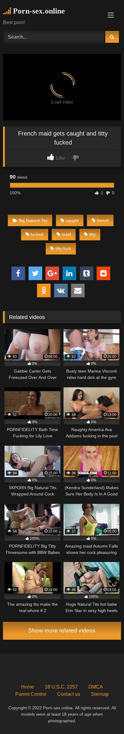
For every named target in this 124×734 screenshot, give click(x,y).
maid (66, 234)
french (103, 220)
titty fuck (63, 248)
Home (27, 686)
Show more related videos (62, 630)
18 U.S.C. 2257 (61, 686)
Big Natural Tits (33, 220)
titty (92, 234)
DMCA (95, 686)
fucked (37, 234)
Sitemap (100, 694)
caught (72, 220)
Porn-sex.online (38, 11)
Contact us (68, 694)
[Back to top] (105, 716)
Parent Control (30, 694)
